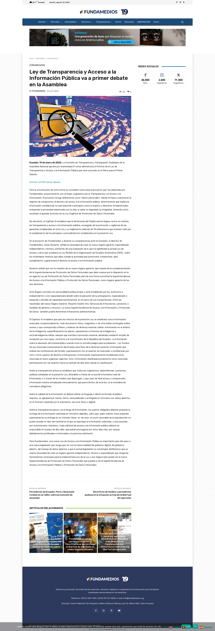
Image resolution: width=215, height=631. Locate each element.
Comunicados (52, 58)
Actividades (45, 535)
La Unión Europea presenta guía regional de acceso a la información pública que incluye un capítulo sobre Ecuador (46, 544)
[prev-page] (31, 558)
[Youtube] (119, 610)
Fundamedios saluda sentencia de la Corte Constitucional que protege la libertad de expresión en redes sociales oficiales (80, 544)
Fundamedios (38, 91)
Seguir (162, 73)
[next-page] (36, 558)
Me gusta (145, 73)
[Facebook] (177, 2)
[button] (182, 21)
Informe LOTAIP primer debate (45, 182)
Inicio (31, 58)
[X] (184, 2)
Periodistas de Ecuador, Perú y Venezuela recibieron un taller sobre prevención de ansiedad (51, 495)
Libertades (40, 58)
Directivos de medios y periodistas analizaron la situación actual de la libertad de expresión (108, 495)
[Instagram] (180, 2)
